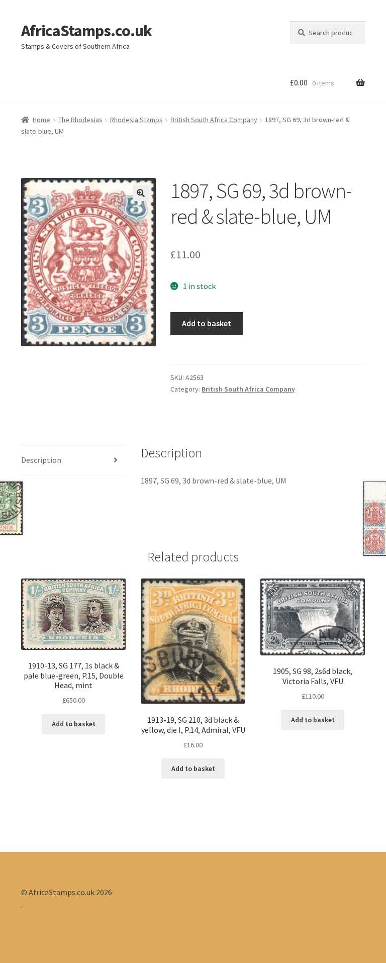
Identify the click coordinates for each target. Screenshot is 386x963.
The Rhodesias (80, 119)
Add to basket (206, 323)
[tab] (73, 460)
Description (41, 460)
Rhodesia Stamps (136, 119)
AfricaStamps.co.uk (86, 31)
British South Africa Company (213, 119)
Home (41, 119)
